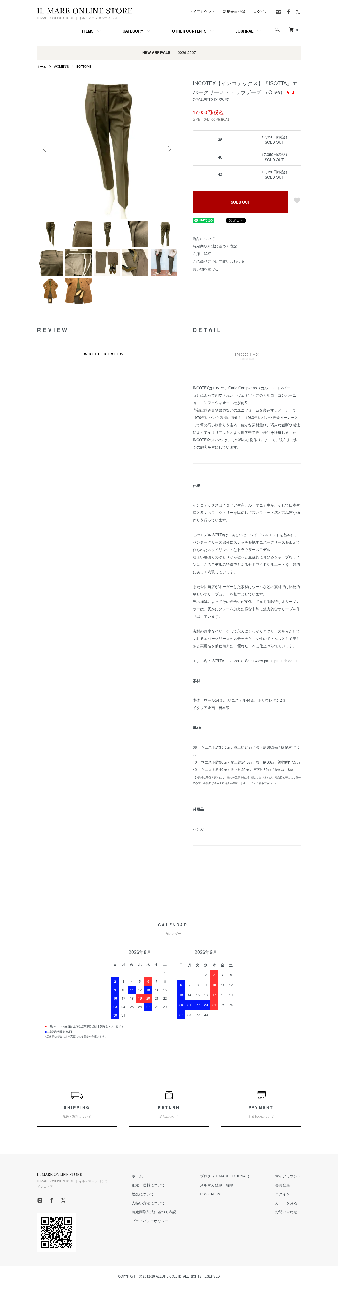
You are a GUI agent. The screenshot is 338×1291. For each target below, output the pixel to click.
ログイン (260, 11)
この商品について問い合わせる (219, 261)
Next (169, 149)
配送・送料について (148, 1185)
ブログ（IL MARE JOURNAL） (225, 1176)
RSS (203, 1194)
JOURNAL (244, 31)
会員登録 (282, 1185)
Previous (45, 149)
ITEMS (87, 31)
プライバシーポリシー (150, 1220)
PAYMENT (261, 1111)
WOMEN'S (61, 66)
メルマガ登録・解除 (216, 1185)
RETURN (169, 1111)
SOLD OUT (240, 202)
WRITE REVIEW (104, 353)
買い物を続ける (206, 269)
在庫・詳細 (202, 253)
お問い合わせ (286, 1211)
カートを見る (286, 1203)
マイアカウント (202, 11)
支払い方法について (148, 1203)
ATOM (215, 1194)
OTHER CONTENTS (189, 31)
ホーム (41, 66)
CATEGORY (133, 31)
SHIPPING (77, 1111)
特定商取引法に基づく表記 (215, 246)
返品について (204, 238)
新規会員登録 (234, 11)
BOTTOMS (84, 66)
